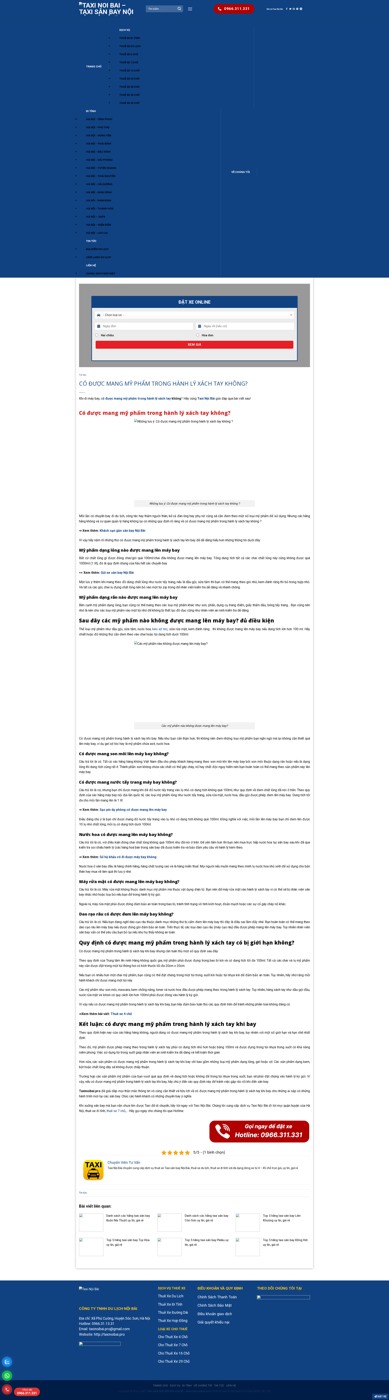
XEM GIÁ (194, 344)
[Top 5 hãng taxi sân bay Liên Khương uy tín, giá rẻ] (248, 1222)
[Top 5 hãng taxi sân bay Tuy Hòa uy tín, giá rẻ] (91, 1247)
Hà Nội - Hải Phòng (99, 159)
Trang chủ (94, 66)
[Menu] (190, 9)
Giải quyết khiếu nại (213, 1322)
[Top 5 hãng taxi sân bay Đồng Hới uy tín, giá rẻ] (248, 1247)
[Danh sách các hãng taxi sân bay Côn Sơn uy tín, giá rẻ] (169, 1222)
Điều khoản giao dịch (215, 1314)
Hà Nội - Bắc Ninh (98, 151)
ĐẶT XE (381, 1396)
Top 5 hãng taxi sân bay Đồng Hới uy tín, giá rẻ (285, 1242)
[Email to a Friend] (294, 9)
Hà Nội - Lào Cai (97, 232)
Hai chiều (107, 335)
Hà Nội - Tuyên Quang (101, 167)
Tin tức (91, 241)
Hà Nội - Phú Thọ (97, 127)
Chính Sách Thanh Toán (217, 1297)
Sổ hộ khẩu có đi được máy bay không (128, 857)
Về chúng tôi (240, 172)
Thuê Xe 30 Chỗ (129, 86)
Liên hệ (91, 265)
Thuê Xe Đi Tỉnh (129, 38)
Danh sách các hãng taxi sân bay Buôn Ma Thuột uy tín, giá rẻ (128, 1218)
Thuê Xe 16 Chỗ (129, 70)
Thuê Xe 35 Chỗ (129, 94)
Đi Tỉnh (91, 111)
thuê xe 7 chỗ (116, 1111)
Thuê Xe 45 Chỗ (129, 103)
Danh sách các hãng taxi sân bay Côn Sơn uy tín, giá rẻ (206, 1218)
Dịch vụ (124, 29)
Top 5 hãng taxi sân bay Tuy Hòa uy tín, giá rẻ (128, 1242)
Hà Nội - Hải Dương (99, 184)
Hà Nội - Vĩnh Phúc (99, 119)
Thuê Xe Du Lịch (130, 46)
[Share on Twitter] (290, 9)
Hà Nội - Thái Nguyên (100, 176)
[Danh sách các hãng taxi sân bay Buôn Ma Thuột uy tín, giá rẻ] (91, 1222)
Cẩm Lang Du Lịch (98, 257)
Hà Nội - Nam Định (98, 200)
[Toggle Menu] (83, 22)
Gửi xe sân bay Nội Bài (117, 573)
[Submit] (179, 8)
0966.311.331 (27, 1392)
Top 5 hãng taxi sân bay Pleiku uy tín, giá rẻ (207, 1242)
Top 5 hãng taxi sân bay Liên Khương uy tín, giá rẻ (282, 1218)
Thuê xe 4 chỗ (121, 1014)
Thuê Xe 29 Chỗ (129, 78)
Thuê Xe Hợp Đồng (172, 1321)
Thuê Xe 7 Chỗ (128, 62)
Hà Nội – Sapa (95, 216)
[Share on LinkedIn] (301, 9)
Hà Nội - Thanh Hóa (99, 208)
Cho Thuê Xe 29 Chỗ (174, 1361)
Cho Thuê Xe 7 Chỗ (173, 1345)
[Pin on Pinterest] (297, 9)
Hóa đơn (207, 335)
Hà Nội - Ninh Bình (99, 192)
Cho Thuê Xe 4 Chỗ (173, 1337)
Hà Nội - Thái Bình (98, 143)
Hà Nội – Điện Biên (98, 224)
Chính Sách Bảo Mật (100, 273)
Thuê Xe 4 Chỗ (128, 54)
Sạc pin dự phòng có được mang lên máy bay (133, 810)
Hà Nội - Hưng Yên (98, 135)
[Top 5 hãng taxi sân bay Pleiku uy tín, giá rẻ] (169, 1247)
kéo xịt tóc (160, 629)
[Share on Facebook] (287, 9)
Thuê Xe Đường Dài (173, 1312)
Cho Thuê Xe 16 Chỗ (174, 1353)
